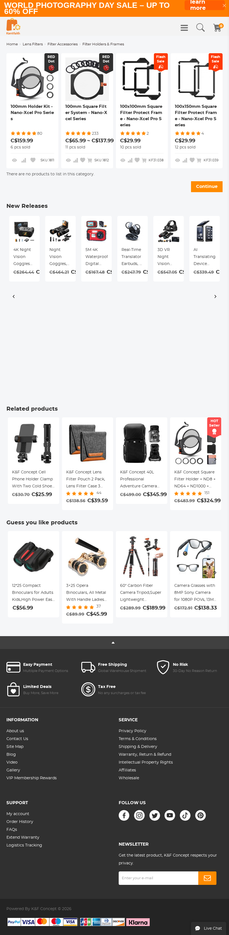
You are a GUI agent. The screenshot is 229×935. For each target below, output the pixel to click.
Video (12, 762)
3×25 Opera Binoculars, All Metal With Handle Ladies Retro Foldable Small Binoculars (86, 593)
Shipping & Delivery (138, 747)
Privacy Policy (132, 731)
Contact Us (17, 739)
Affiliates (127, 770)
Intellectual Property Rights (146, 762)
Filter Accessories (62, 44)
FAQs (11, 830)
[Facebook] (124, 815)
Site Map (14, 747)
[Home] (13, 26)
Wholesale (129, 778)
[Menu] (184, 27)
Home (12, 44)
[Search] (200, 27)
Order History (19, 822)
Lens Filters (33, 44)
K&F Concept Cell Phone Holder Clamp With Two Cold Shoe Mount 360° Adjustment (32, 480)
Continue (207, 186)
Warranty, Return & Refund (145, 755)
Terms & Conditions (138, 739)
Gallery (13, 770)
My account (17, 814)
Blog (11, 755)
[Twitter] (154, 815)
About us (15, 731)
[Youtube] (169, 815)
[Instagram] (139, 815)
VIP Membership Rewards (31, 778)
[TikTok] (185, 815)
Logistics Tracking (24, 845)
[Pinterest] (200, 815)
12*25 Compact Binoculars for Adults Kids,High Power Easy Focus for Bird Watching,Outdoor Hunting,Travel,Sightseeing (33, 593)
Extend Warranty (22, 837)
